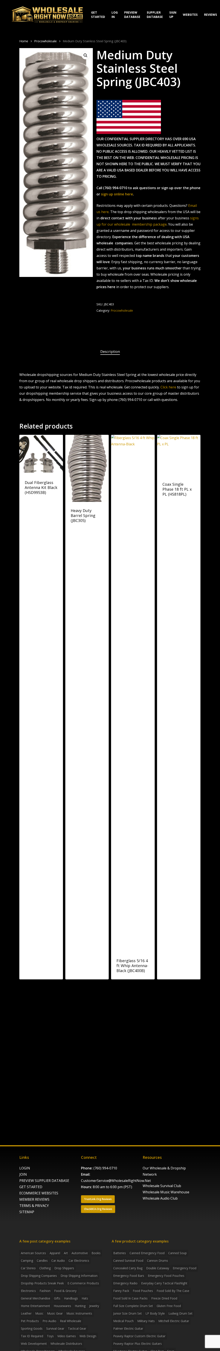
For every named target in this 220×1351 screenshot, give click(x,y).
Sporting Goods (32, 1328)
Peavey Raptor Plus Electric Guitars (137, 1344)
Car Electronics (79, 1260)
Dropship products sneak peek (42, 1283)
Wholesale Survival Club (162, 1185)
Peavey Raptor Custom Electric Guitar (139, 1336)
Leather (26, 1313)
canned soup (177, 1253)
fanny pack (121, 1291)
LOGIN (24, 1168)
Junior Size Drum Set (127, 1313)
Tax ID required (32, 1336)
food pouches (143, 1291)
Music (39, 1313)
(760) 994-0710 (105, 1168)
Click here (168, 387)
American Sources (33, 1253)
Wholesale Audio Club (160, 1198)
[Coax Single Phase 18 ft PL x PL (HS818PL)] (179, 455)
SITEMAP (26, 1212)
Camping (27, 1260)
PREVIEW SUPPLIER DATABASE (44, 1180)
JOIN (23, 1174)
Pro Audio (49, 1321)
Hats (85, 1298)
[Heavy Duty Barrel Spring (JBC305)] (87, 468)
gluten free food (169, 1306)
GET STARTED (30, 1186)
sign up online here (117, 194)
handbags (71, 1298)
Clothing (45, 1268)
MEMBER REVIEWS (34, 1199)
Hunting (80, 1306)
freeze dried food (164, 1298)
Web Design (87, 1336)
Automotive (80, 1253)
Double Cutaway (157, 1268)
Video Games (66, 1336)
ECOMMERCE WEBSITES (38, 1193)
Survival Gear (55, 1328)
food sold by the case (173, 1291)
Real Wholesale (70, 1321)
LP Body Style (155, 1313)
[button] (85, 55)
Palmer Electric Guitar (128, 1328)
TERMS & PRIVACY (34, 1205)
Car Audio (58, 1260)
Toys (50, 1336)
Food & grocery (65, 1291)
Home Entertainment (35, 1306)
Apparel (55, 1253)
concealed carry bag (127, 1268)
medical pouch (123, 1321)
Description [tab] (110, 351)
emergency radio (125, 1283)
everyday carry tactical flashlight (164, 1283)
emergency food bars (128, 1276)
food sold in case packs (130, 1298)
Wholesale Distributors (66, 1344)
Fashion (45, 1291)
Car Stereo (28, 1268)
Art (66, 1253)
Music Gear (55, 1313)
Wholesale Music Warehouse (166, 1192)
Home (23, 41)
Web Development (34, 1344)
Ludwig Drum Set (180, 1313)
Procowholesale (45, 41)
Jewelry (94, 1306)
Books (96, 1253)
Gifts (57, 1298)
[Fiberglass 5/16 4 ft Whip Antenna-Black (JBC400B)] (133, 693)
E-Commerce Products (83, 1283)
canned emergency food (147, 1253)
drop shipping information (79, 1276)
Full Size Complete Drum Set (133, 1306)
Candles (42, 1260)
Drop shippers (64, 1268)
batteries (119, 1253)
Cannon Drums (157, 1260)
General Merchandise (35, 1298)
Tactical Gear (77, 1328)
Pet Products (30, 1321)
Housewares (62, 1306)
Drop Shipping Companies (39, 1276)
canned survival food (128, 1260)
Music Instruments (79, 1313)
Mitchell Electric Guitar (173, 1321)
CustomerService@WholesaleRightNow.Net (116, 1180)
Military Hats (146, 1321)
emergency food (184, 1268)
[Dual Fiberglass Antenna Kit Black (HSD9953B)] (41, 454)
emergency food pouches (166, 1276)
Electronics (28, 1291)
